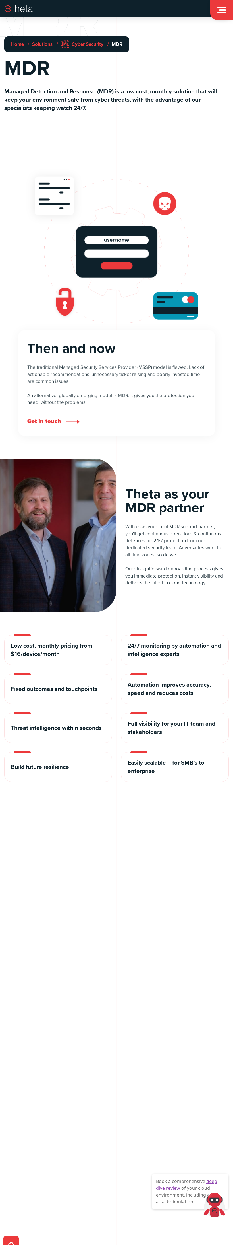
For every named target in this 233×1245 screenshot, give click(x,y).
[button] (221, 10)
